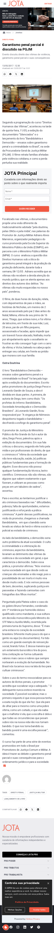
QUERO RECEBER (27, 209)
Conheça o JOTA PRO (27, 854)
